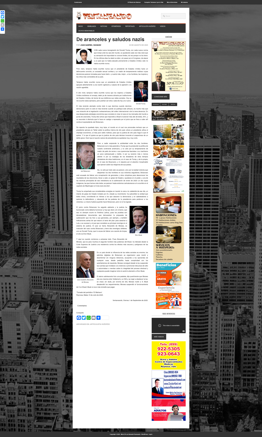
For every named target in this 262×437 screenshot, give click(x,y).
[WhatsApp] (2, 21)
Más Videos (159, 337)
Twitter (173, 104)
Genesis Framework (134, 434)
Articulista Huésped (100, 324)
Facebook (156, 104)
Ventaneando (104, 15)
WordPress (144, 434)
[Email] (2, 25)
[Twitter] (2, 17)
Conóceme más (160, 97)
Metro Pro (124, 434)
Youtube (164, 104)
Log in (150, 434)
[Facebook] (2, 13)
